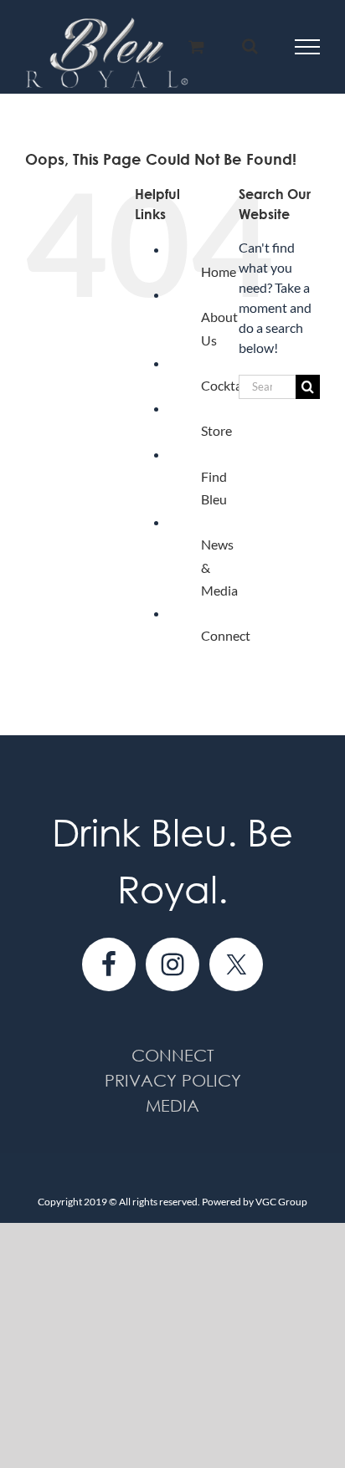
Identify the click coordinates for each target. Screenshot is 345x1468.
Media (172, 1105)
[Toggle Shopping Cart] (196, 46)
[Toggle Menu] (307, 46)
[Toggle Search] (250, 46)
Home (218, 271)
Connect (225, 635)
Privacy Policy (173, 1080)
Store (216, 430)
